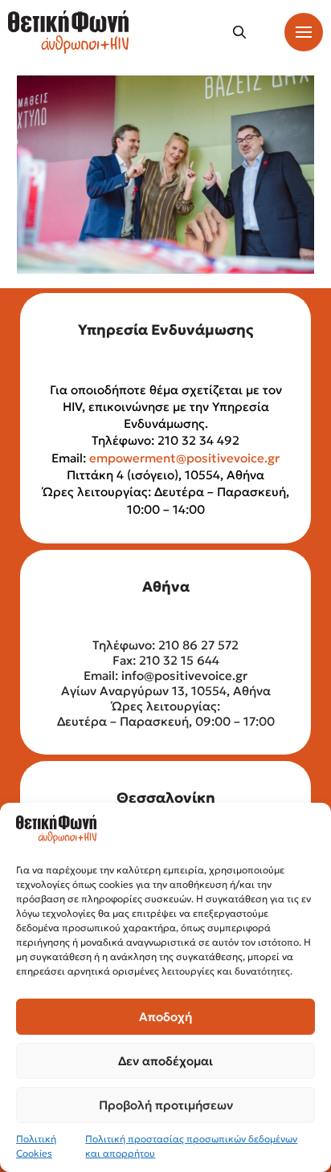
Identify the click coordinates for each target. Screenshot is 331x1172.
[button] (239, 32)
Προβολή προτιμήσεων (166, 1105)
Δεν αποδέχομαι (165, 1060)
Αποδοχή (165, 1016)
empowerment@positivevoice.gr (184, 458)
